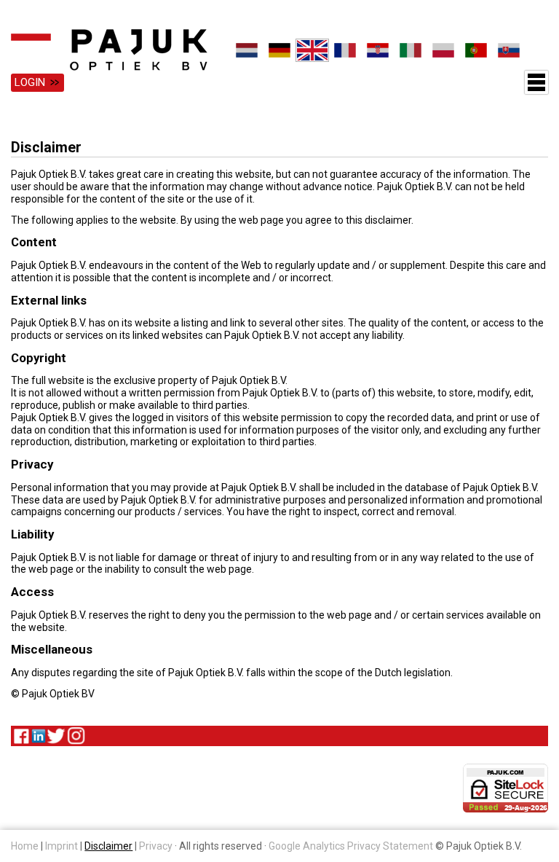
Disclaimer (108, 846)
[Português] (475, 50)
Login (30, 82)
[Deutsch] (279, 50)
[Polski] (442, 50)
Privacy (156, 846)
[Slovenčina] (508, 50)
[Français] (344, 50)
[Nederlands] (246, 50)
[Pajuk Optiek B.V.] (109, 50)
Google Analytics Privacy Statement (351, 846)
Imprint (61, 846)
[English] (312, 50)
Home (25, 846)
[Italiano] (410, 50)
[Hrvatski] (377, 50)
